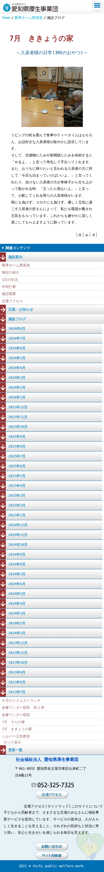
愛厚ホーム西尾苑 (28, 17)
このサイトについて (87, 806)
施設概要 (9, 294)
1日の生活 (10, 280)
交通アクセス (12, 301)
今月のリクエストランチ (21, 700)
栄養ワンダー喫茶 (16, 715)
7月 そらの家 (13, 722)
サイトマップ (58, 806)
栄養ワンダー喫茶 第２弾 (23, 708)
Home (6, 17)
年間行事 (9, 287)
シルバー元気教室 (16, 736)
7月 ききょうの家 (17, 729)
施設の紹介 (10, 272)
